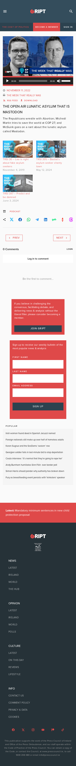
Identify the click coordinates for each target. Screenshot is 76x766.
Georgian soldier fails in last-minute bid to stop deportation (34, 452)
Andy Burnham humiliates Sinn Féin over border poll (31, 465)
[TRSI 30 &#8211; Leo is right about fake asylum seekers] (18, 149)
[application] (38, 80)
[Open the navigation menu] (5, 11)
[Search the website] (71, 11)
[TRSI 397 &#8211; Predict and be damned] (18, 183)
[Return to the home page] (38, 536)
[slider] (66, 80)
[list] (38, 575)
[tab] (15, 27)
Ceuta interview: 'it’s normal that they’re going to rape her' (34, 458)
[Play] (7, 81)
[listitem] (38, 567)
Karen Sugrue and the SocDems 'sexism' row (28, 446)
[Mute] (58, 81)
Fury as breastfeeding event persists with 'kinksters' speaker (35, 477)
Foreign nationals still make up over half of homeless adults (35, 439)
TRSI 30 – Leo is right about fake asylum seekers (15, 163)
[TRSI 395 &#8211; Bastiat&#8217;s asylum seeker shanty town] (51, 149)
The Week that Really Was (24, 95)
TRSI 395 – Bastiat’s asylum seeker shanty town (49, 163)
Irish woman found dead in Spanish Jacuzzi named (30, 433)
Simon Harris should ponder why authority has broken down (35, 471)
